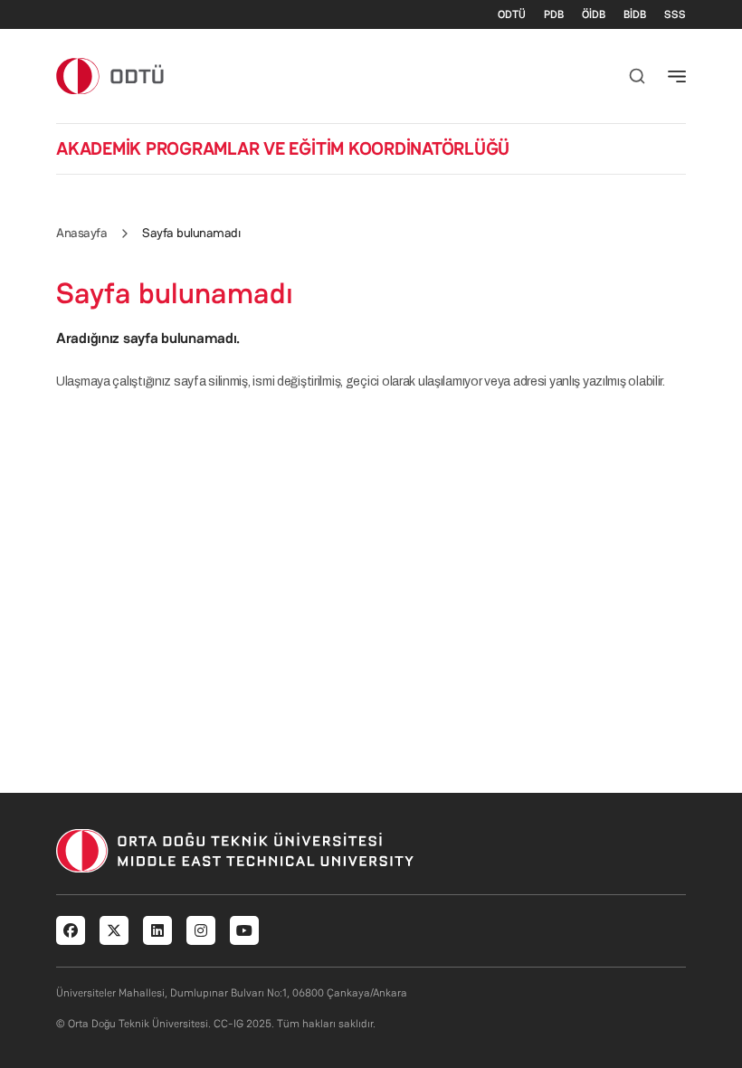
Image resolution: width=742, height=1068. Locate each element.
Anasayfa (81, 232)
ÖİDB (593, 14)
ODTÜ (512, 14)
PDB (554, 14)
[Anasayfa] (111, 75)
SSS (675, 14)
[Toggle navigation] (677, 76)
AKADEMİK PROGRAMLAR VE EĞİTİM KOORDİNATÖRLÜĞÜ (282, 148)
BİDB (634, 14)
